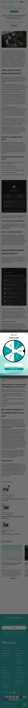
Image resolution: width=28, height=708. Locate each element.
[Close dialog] (26, 334)
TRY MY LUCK (14, 369)
